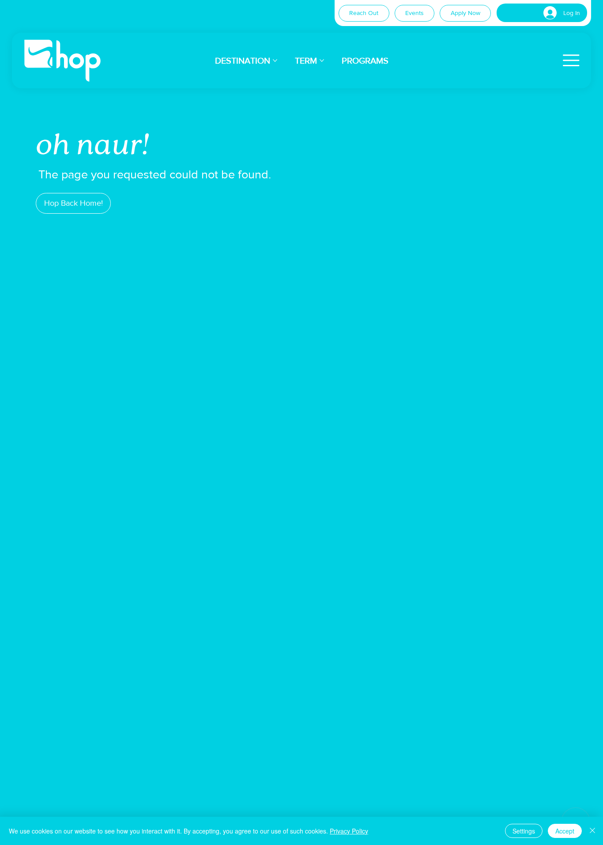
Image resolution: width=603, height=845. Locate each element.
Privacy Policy (349, 830)
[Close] (592, 831)
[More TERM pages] (322, 60)
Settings (524, 830)
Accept (564, 830)
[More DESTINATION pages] (275, 60)
